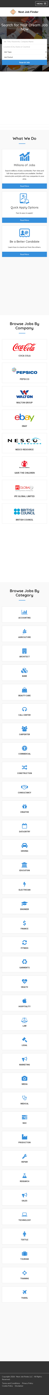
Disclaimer (19, 1386)
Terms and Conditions (11, 1383)
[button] (41, 3)
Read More (24, 186)
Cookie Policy (7, 1386)
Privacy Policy (27, 1383)
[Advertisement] (24, 97)
